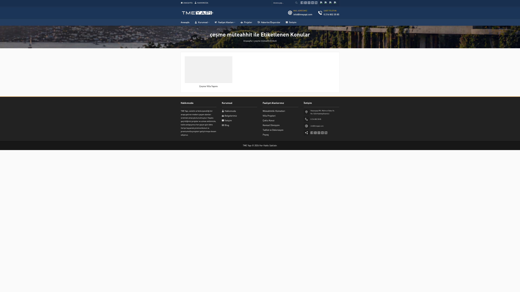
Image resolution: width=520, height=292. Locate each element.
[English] (327, 3)
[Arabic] (322, 3)
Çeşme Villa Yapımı (208, 86)
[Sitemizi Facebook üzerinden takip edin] (302, 2)
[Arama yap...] (296, 2)
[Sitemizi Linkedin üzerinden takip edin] (312, 2)
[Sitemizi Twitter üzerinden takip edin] (305, 2)
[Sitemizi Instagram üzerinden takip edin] (309, 2)
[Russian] (331, 3)
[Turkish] (336, 3)
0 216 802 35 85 (331, 14)
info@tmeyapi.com (302, 14)
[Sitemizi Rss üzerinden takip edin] (316, 2)
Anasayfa (247, 40)
